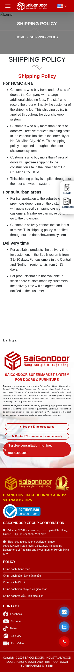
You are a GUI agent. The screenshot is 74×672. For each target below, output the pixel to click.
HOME (20, 37)
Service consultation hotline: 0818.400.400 (30, 449)
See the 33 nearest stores (38, 426)
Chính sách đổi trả (14, 582)
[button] (64, 612)
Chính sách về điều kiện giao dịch (23, 595)
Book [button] (67, 193)
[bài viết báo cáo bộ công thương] (37, 511)
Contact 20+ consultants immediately (38, 436)
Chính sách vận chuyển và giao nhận (25, 589)
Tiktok (13, 628)
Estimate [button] (67, 206)
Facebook (16, 614)
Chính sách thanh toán (16, 569)
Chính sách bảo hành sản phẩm (22, 575)
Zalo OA (16, 635)
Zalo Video (17, 643)
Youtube (16, 621)
